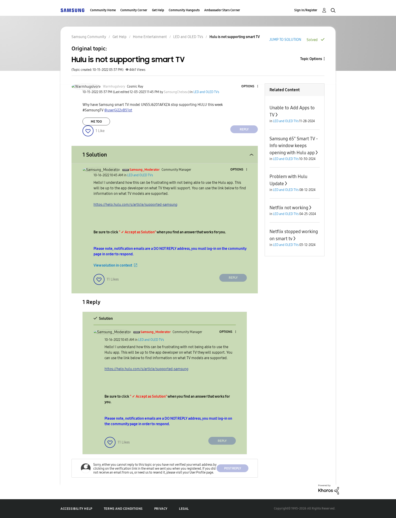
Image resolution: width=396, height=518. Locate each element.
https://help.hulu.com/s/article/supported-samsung (135, 204)
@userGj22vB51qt (118, 110)
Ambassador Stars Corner (222, 10)
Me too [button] (96, 122)
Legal (184, 509)
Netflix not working (289, 207)
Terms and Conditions (123, 509)
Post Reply (232, 468)
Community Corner (133, 10)
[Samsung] (72, 10)
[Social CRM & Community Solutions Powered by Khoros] (328, 489)
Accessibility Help (76, 509)
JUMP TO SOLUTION (285, 39)
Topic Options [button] (311, 59)
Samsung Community (89, 37)
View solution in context (113, 265)
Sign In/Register (305, 10)
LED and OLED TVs (188, 37)
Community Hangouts (184, 10)
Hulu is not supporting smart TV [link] (234, 37)
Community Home (103, 10)
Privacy (161, 509)
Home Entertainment (150, 37)
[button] (250, 86)
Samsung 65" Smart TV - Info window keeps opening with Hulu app (294, 145)
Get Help (158, 10)
